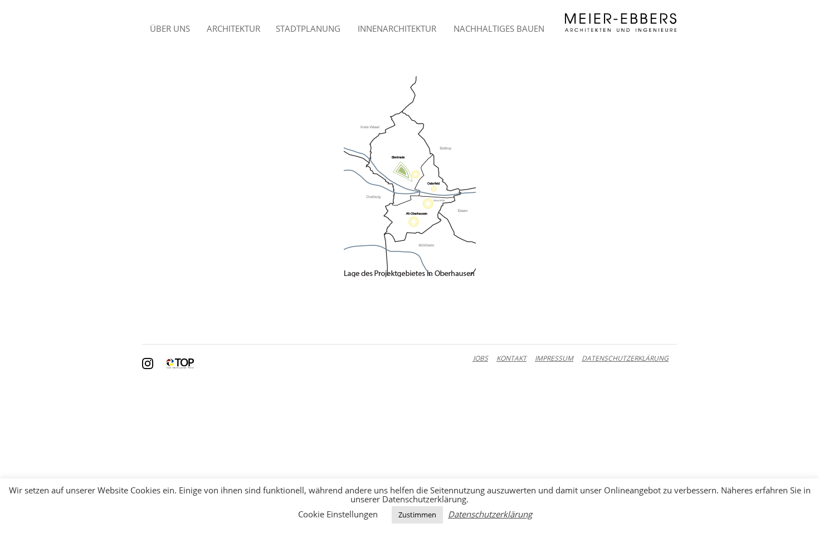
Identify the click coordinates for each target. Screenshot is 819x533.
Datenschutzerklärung (490, 514)
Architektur (233, 28)
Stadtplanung (308, 28)
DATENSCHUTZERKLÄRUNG (625, 358)
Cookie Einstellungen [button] (338, 514)
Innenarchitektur (397, 28)
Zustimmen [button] (417, 515)
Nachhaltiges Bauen (499, 28)
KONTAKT (511, 358)
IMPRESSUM (554, 358)
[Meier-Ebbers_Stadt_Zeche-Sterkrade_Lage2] (409, 176)
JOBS (480, 358)
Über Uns (170, 28)
